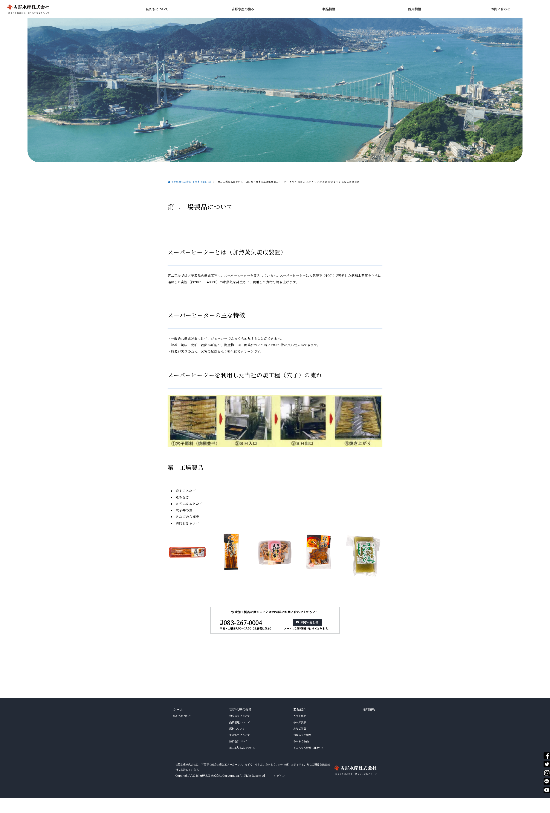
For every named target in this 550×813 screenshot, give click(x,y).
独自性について (238, 741)
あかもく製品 (301, 741)
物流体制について (239, 716)
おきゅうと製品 (302, 735)
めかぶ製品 (299, 722)
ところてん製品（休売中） (308, 747)
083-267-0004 (243, 622)
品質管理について (239, 722)
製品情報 (328, 9)
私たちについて (157, 9)
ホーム (178, 709)
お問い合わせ (500, 9)
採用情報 (414, 9)
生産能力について (239, 735)
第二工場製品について (242, 747)
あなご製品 (299, 728)
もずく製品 (299, 716)
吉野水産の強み (243, 9)
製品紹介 (299, 709)
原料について (237, 728)
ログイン (279, 775)
